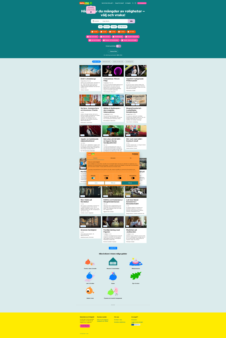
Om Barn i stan (118, 319)
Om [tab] (130, 158)
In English (128, 3)
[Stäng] (91, 12)
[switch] (106, 178)
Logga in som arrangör (137, 322)
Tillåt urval (113, 182)
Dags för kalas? (119, 3)
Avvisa (96, 182)
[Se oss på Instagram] (135, 3)
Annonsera (134, 319)
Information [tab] (113, 158)
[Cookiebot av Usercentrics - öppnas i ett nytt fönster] (133, 154)
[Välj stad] (91, 3)
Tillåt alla (130, 182)
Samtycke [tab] (95, 158)
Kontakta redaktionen (119, 322)
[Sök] (133, 3)
